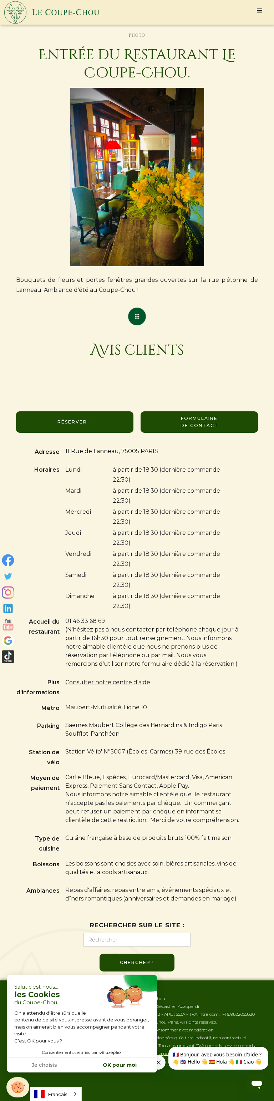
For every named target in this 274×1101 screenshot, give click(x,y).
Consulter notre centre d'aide (107, 682)
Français (57, 1094)
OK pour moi (120, 1065)
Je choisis (44, 1065)
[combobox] (56, 1094)
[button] (259, 10)
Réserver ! (74, 422)
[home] (52, 12)
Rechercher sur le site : (137, 925)
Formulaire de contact (199, 422)
